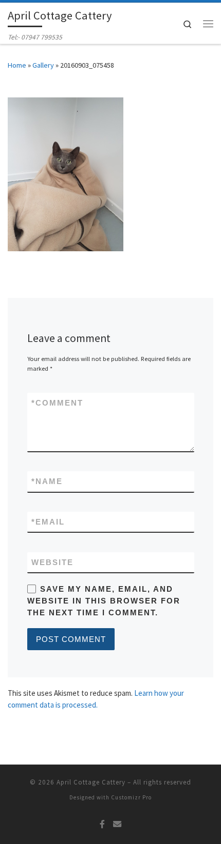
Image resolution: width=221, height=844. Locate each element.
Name (47, 481)
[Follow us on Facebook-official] (102, 824)
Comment (57, 402)
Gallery (43, 65)
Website (52, 562)
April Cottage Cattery (91, 782)
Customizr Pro (131, 797)
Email (48, 521)
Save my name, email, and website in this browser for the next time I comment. (103, 601)
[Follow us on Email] (117, 824)
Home (17, 65)
